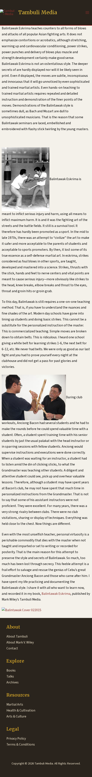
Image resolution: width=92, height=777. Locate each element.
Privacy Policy (16, 738)
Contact (12, 648)
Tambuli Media (37, 12)
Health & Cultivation (20, 710)
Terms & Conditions (20, 744)
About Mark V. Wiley (20, 642)
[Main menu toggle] (87, 12)
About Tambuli (17, 636)
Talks (10, 676)
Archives (12, 682)
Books (11, 670)
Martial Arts (14, 704)
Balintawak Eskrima (56, 593)
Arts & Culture (16, 716)
